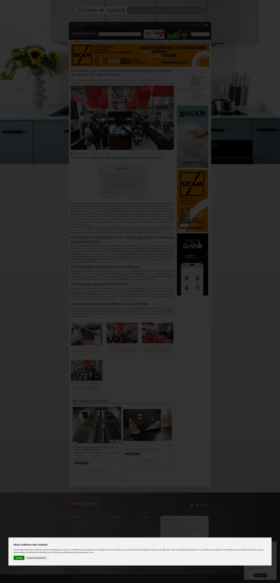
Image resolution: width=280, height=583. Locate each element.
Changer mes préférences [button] (36, 558)
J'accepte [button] (19, 558)
